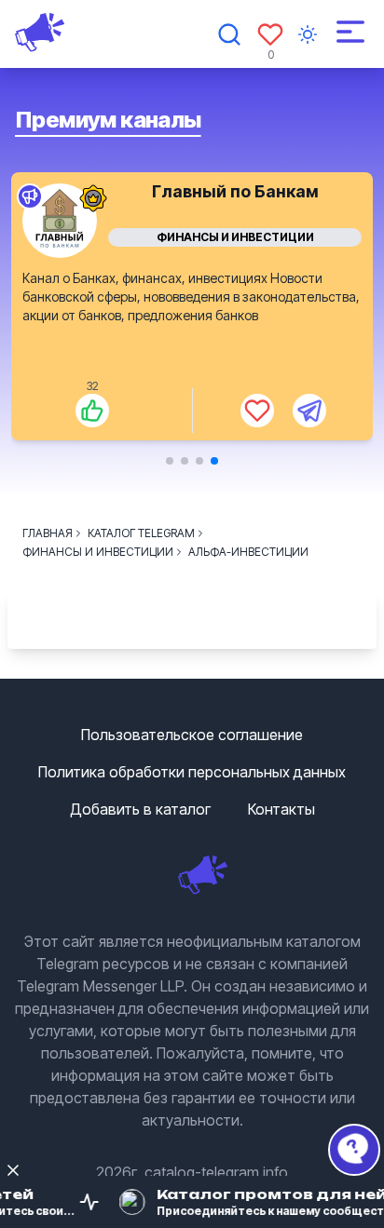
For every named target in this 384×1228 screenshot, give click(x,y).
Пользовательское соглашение (192, 734)
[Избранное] (270, 34)
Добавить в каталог (140, 809)
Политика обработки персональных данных (192, 771)
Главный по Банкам (235, 191)
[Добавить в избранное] (257, 410)
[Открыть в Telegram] (309, 410)
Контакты (281, 809)
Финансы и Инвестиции (235, 237)
